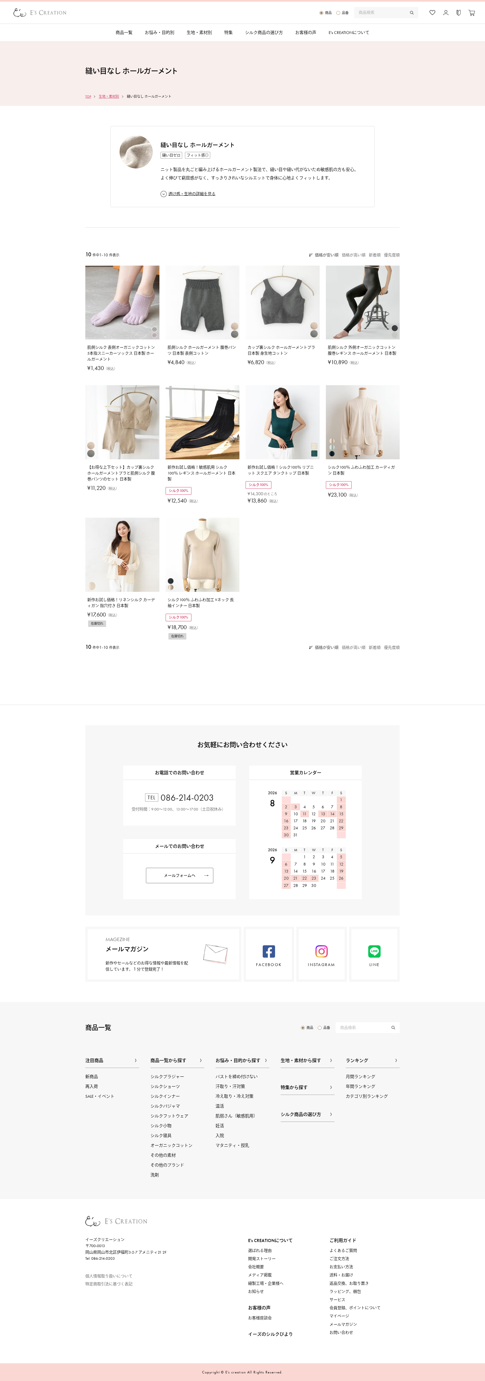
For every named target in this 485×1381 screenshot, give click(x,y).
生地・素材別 (199, 32)
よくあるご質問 (343, 1250)
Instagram (321, 964)
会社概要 (256, 1266)
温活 (220, 1106)
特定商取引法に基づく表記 (108, 1284)
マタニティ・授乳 (232, 1145)
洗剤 (154, 1174)
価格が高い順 (353, 255)
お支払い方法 (341, 1266)
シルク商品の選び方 (264, 32)
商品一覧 (124, 32)
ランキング (357, 1060)
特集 (228, 32)
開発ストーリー (262, 1258)
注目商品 (94, 1060)
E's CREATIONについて (270, 1240)
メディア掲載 (260, 1275)
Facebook (269, 964)
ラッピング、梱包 (345, 1291)
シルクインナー (165, 1096)
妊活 (220, 1125)
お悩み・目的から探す (238, 1060)
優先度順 (392, 255)
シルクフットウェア (169, 1116)
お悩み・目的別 (159, 32)
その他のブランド (167, 1165)
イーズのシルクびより (270, 1334)
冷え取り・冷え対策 (234, 1096)
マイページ (339, 1316)
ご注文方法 (339, 1258)
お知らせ (256, 1291)
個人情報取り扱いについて (108, 1276)
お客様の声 (305, 32)
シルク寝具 (160, 1135)
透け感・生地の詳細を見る (192, 193)
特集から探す (294, 1087)
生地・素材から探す (301, 1060)
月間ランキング (360, 1076)
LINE (374, 964)
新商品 (91, 1076)
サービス (337, 1299)
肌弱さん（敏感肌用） (237, 1116)
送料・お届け (341, 1275)
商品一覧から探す (168, 1060)
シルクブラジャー (167, 1076)
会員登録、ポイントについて (355, 1307)
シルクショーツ (165, 1086)
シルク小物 (160, 1125)
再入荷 (91, 1086)
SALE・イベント (100, 1096)
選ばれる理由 (260, 1250)
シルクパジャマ (165, 1106)
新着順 (375, 255)
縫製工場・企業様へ (265, 1283)
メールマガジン (343, 1324)
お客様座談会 (260, 1318)
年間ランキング (360, 1086)
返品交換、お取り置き (349, 1283)
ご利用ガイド (343, 1240)
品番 (345, 13)
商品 (328, 13)
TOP (88, 97)
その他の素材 (163, 1155)
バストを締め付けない (237, 1076)
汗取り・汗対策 (230, 1086)
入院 (220, 1135)
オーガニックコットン (171, 1145)
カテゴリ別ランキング (367, 1096)
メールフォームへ (179, 875)
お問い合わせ (341, 1332)
